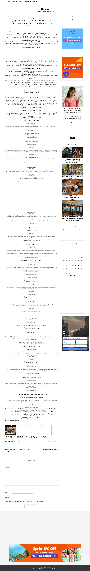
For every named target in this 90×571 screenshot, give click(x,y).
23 (69, 270)
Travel (21, 1)
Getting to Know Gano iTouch (50, 449)
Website (7, 497)
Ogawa (19, 441)
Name (6, 488)
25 (75, 270)
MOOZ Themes (41, 568)
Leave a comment (53, 441)
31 (72, 273)
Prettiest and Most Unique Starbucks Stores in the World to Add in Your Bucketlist (72, 161)
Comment (7, 467)
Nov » (74, 275)
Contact (14, 1)
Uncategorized (31, 18)
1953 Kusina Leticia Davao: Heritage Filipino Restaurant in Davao (72, 197)
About (8, 1)
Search (72, 133)
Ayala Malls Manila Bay (10, 441)
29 (66, 273)
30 (69, 273)
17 (72, 268)
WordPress (54, 568)
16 (69, 268)
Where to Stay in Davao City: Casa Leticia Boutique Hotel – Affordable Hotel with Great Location (72, 218)
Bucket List (28, 1)
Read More (72, 122)
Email (6, 492)
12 (78, 265)
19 (78, 268)
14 (63, 268)
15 (66, 268)
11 (75, 265)
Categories (36, 1)
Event (16, 441)
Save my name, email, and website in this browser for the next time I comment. (24, 501)
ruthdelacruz (46, 9)
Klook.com (65, 229)
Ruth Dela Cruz (34, 25)
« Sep (70, 275)
